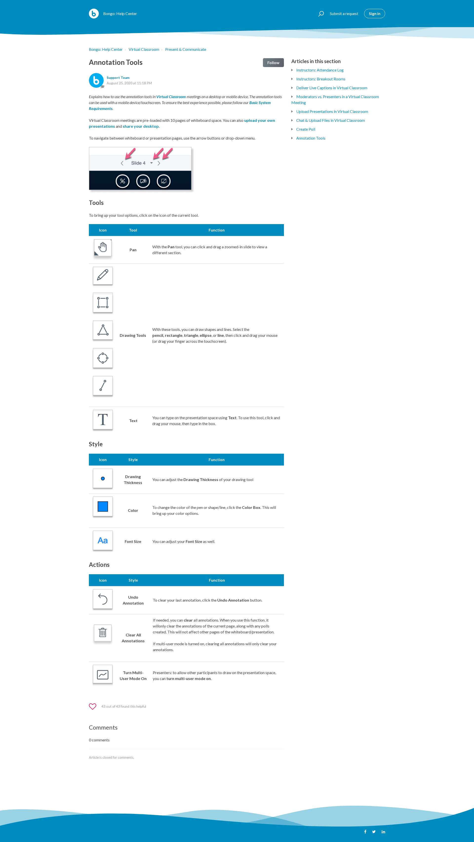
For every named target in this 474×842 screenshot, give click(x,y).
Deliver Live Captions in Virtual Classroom (331, 87)
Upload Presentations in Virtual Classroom (332, 111)
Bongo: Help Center (106, 49)
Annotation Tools (310, 138)
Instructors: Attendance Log (320, 70)
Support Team (118, 78)
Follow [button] (273, 62)
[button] (319, 13)
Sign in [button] (374, 13)
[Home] (94, 13)
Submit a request (344, 13)
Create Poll (305, 129)
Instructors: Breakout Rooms (320, 78)
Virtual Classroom (144, 49)
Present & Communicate (185, 49)
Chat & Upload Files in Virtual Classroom (330, 120)
